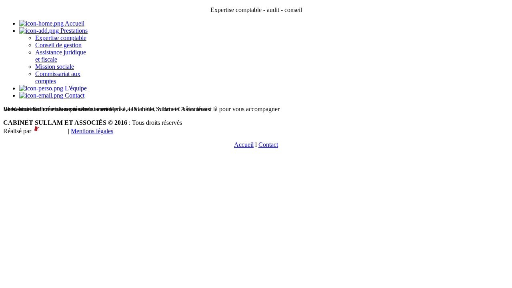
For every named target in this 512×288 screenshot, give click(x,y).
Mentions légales (92, 131)
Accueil (74, 23)
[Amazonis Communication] (49, 131)
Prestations (73, 30)
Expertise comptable (60, 37)
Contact (73, 95)
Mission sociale (54, 66)
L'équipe (75, 88)
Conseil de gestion (58, 45)
